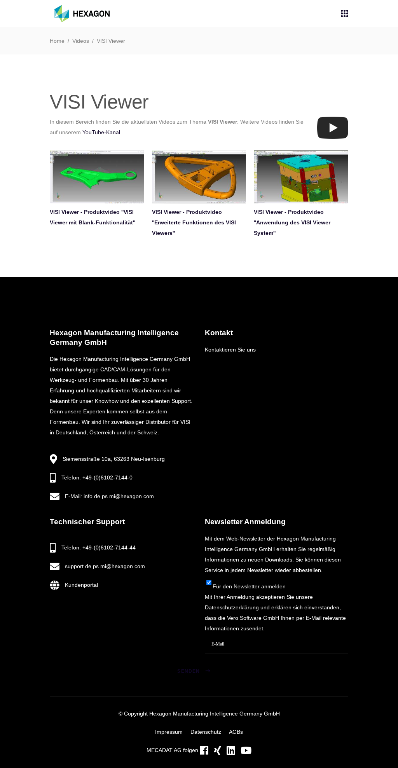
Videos (80, 41)
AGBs (236, 732)
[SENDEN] (217, 661)
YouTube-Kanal (101, 132)
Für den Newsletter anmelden (249, 586)
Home (57, 41)
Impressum (169, 732)
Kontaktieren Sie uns (230, 349)
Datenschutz (205, 732)
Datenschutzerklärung (232, 607)
